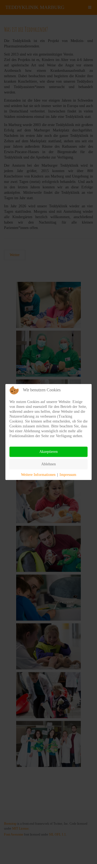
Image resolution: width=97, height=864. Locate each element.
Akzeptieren (48, 452)
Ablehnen (48, 464)
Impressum (68, 475)
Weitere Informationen (38, 475)
